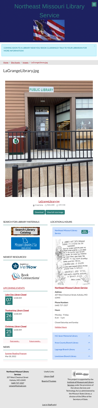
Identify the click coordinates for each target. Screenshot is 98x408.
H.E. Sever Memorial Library (66, 336)
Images (25, 62)
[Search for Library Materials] (25, 231)
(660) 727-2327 (17, 383)
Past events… (15, 341)
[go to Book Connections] (25, 276)
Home (5, 62)
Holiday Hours (61, 327)
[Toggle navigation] (94, 4)
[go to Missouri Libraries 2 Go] (25, 243)
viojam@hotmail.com (17, 386)
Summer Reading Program (16, 353)
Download (39, 212)
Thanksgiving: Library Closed (17, 310)
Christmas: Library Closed (15, 326)
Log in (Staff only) (49, 404)
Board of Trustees (49, 381)
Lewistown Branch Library (65, 356)
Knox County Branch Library (66, 342)
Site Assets (15, 62)
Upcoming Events (14, 288)
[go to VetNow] (25, 266)
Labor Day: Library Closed (15, 294)
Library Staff (49, 376)
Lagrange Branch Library (65, 349)
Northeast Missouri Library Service (71, 231)
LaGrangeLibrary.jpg (49, 201)
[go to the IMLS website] (80, 374)
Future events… (35, 341)
